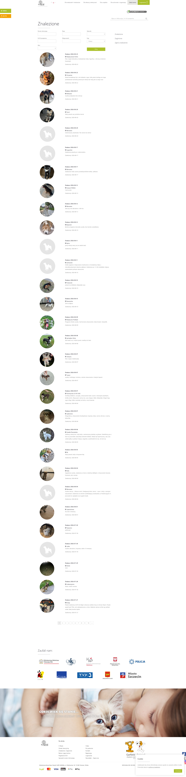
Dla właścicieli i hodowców (72, 2)
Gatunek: (89, 31)
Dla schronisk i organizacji (118, 2)
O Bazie (61, 746)
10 (88, 623)
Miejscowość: (65, 38)
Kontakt (88, 751)
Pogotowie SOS (63, 756)
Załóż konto (132, 2)
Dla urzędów (103, 2)
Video (87, 746)
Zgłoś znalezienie (121, 43)
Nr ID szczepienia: (42, 38)
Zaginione (118, 38)
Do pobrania (89, 748)
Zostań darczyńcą (64, 748)
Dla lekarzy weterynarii (90, 2)
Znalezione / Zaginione (65, 751)
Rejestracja (89, 753)
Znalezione (119, 34)
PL (52, 2)
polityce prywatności (154, 767)
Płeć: (39, 45)
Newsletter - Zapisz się (92, 758)
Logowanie (142, 2)
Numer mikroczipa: (42, 31)
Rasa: (63, 31)
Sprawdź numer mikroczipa (66, 758)
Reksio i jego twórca (64, 753)
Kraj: (88, 38)
